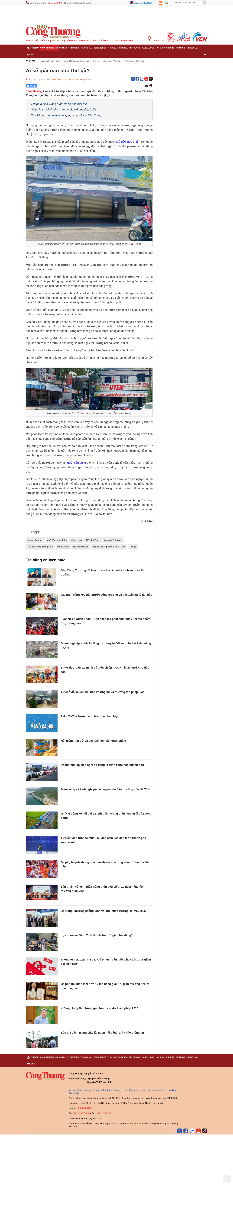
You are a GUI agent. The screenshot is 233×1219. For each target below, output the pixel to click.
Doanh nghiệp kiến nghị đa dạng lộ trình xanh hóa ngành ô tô (102, 764)
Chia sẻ (32, 86)
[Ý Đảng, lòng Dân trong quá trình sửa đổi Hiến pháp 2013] (42, 1015)
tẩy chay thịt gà (80, 546)
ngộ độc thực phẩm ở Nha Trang (108, 546)
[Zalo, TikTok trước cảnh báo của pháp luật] (42, 723)
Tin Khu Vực (158, 40)
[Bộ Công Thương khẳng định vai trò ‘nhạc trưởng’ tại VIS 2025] (42, 918)
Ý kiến (30, 61)
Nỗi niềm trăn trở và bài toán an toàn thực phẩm (93, 740)
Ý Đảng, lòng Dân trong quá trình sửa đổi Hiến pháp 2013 (99, 1008)
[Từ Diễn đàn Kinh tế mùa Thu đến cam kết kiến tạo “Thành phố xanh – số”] (42, 845)
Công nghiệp (100, 48)
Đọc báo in (57, 41)
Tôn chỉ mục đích (155, 1090)
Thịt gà (132, 546)
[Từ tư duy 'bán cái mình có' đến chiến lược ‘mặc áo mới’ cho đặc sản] (42, 674)
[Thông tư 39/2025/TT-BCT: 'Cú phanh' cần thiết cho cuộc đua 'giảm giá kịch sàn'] (42, 966)
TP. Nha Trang (93, 540)
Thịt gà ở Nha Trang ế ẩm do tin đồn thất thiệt (59, 104)
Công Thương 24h (49, 48)
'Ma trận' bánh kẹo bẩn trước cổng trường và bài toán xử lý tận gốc (106, 594)
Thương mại (86, 48)
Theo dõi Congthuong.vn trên (65, 79)
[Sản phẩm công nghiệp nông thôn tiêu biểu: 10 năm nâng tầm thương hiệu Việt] (42, 893)
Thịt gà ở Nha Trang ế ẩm (40, 546)
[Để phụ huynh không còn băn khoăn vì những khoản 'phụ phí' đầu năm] (42, 869)
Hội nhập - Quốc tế (165, 48)
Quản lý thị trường (69, 48)
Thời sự (35, 48)
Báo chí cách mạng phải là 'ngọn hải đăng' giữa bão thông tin (102, 1032)
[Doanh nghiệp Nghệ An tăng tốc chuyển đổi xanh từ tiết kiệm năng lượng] (42, 650)
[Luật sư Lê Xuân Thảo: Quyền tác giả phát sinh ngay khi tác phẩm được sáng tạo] (42, 626)
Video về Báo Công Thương (107, 1090)
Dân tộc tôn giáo (101, 41)
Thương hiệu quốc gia (37, 41)
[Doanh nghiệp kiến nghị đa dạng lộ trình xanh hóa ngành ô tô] (42, 772)
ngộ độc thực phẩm (127, 141)
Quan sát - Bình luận (50, 61)
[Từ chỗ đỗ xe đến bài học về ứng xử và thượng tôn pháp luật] (42, 699)
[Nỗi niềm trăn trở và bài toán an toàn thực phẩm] (42, 748)
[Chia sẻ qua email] (146, 86)
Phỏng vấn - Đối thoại (134, 61)
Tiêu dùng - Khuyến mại (187, 48)
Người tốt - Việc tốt (111, 61)
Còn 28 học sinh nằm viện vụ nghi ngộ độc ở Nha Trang (66, 115)
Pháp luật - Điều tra (118, 48)
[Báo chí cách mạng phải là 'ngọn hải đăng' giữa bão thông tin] (42, 1039)
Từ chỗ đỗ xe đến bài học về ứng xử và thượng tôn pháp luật (102, 692)
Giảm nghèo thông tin (77, 41)
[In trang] (151, 86)
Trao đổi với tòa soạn (134, 1090)
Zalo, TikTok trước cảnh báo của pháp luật (89, 716)
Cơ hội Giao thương (123, 41)
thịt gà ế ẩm (63, 546)
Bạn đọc (31, 54)
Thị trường (134, 48)
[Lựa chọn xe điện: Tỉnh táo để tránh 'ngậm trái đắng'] (42, 942)
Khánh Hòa (76, 540)
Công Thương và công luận (76, 61)
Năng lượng (148, 48)
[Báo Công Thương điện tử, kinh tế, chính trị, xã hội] (53, 30)
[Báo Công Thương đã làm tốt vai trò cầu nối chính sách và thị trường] (42, 577)
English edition (143, 3)
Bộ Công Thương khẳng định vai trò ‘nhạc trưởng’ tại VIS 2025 (103, 910)
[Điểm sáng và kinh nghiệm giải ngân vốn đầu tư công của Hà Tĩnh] (42, 796)
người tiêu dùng (76, 462)
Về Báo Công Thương (80, 1090)
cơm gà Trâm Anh (113, 540)
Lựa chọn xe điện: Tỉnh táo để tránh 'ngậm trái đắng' (96, 935)
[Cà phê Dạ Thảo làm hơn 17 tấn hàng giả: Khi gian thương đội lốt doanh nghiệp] (42, 991)
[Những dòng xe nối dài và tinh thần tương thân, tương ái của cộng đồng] (42, 820)
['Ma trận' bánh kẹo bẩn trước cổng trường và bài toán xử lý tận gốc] (42, 602)
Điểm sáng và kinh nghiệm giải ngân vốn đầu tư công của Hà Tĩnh (105, 789)
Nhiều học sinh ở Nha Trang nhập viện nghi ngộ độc (64, 109)
